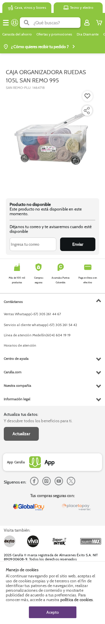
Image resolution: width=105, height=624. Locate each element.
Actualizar (21, 433)
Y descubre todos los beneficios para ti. (38, 420)
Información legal (17, 399)
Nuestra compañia (17, 385)
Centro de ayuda (16, 358)
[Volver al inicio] (14, 22)
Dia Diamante (88, 34)
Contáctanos (13, 301)
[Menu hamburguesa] (5, 22)
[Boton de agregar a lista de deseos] (87, 96)
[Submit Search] (26, 22)
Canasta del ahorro (17, 34)
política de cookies (76, 599)
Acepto (52, 612)
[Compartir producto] (86, 110)
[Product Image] (52, 141)
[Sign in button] (87, 22)
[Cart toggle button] (99, 22)
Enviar (77, 244)
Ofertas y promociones (54, 34)
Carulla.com (13, 372)
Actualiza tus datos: (21, 414)
